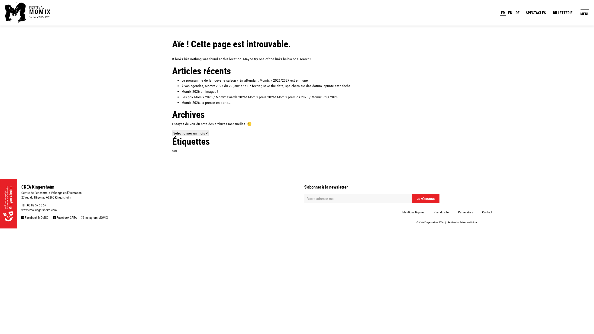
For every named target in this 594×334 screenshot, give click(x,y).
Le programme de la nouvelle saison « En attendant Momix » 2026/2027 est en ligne (244, 80)
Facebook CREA (66, 217)
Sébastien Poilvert (469, 222)
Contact (487, 212)
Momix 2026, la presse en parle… (205, 102)
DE (518, 12)
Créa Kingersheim (428, 222)
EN (510, 12)
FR (503, 12)
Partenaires (465, 212)
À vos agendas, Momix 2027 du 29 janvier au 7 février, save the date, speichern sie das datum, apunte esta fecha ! (266, 86)
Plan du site (441, 212)
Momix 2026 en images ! (199, 91)
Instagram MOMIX (96, 217)
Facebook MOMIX (36, 217)
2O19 (174, 151)
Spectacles (536, 12)
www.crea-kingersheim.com (39, 210)
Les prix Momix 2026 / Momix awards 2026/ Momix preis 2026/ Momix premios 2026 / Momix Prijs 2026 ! (260, 97)
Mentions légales (413, 212)
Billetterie (562, 12)
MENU (584, 13)
